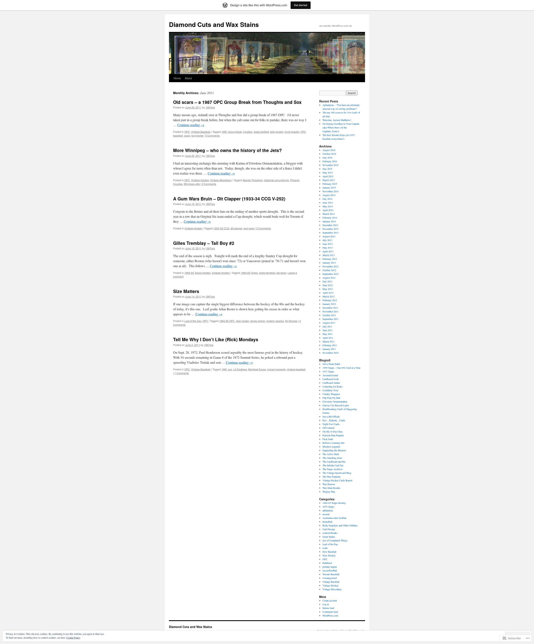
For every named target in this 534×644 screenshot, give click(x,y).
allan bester (242, 321)
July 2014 (327, 198)
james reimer (257, 321)
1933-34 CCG (221, 228)
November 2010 (330, 352)
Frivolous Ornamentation (334, 401)
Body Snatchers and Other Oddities (340, 525)
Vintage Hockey (200, 180)
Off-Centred (328, 427)
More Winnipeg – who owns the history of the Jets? (227, 150)
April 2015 (327, 176)
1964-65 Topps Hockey (197, 272)
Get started (300, 5)
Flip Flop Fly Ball (331, 397)
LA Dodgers (240, 369)
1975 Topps (328, 506)
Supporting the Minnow (334, 450)
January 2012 (329, 304)
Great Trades (328, 536)
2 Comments (209, 184)
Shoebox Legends (331, 446)
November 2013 (330, 228)
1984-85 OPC (227, 321)
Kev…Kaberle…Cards (333, 420)
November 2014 (330, 191)
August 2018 (328, 150)
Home (177, 78)
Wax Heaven (328, 484)
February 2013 (329, 258)
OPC (187, 131)
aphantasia (327, 510)
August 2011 (328, 322)
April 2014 (327, 210)
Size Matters (186, 291)
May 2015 (327, 172)
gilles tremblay (267, 272)
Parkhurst (327, 563)
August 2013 (328, 236)
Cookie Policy (73, 637)
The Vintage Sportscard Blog (336, 472)
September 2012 (330, 273)
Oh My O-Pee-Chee (332, 431)
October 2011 (329, 315)
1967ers (210, 107)
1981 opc (227, 369)
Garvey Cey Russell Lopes (335, 405)
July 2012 (327, 281)
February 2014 (329, 217)
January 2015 (329, 187)
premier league (329, 566)
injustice (247, 131)
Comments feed (330, 611)
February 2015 (329, 183)
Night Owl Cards (331, 424)
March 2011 (328, 341)
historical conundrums (276, 180)
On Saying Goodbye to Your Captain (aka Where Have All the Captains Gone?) (340, 127)
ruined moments (276, 369)
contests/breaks (330, 533)
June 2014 (327, 202)
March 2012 (328, 296)
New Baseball (329, 551)
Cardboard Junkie (331, 382)
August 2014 (328, 195)
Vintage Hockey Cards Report (337, 480)
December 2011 (330, 307)
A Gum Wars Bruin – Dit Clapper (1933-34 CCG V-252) (229, 198)
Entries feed (328, 608)
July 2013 (327, 240)
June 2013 (327, 243)
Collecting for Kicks (332, 386)
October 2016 (329, 153)
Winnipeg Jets (192, 184)
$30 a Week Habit (331, 364)
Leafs (325, 548)
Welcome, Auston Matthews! (336, 120)
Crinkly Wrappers (331, 394)
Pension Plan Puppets (333, 435)
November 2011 (330, 311)
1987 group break (232, 131)
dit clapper (236, 228)
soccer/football (329, 570)
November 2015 (330, 165)
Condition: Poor (330, 390)
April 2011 (327, 337)
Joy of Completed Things (335, 540)
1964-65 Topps (249, 272)
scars (187, 135)
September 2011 (330, 319)
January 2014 (329, 221)
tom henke (197, 135)
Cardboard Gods (330, 379)
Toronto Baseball (330, 574)
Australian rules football (334, 517)
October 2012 (329, 270)
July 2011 (327, 326)
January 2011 (329, 349)
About (188, 78)
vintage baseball (296, 369)
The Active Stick (330, 454)
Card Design (328, 529)
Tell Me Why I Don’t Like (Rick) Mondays (215, 339)
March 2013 (328, 255)
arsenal (325, 514)
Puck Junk (327, 439)
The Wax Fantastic (331, 476)
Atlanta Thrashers (253, 180)
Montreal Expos (257, 369)
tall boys (281, 272)
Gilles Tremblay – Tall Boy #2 (203, 243)
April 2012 (327, 292)
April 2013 (327, 251)
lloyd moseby (292, 131)
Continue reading (190, 125)
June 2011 (327, 330)
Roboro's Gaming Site (333, 442)
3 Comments (212, 135)
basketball (327, 521)
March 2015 (328, 180)
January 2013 (329, 262)
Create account (329, 600)
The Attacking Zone (332, 457)
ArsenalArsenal (330, 375)
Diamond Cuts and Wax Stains (214, 24)
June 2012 (327, 285)
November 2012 (330, 266)
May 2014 (327, 206)
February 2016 (329, 161)
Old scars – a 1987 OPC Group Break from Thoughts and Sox (237, 102)
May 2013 (327, 247)
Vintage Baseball (200, 131)
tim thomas (291, 321)
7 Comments (181, 373)
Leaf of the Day (192, 321)
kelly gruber (276, 131)
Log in (325, 604)
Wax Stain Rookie (331, 487)
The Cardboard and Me (333, 461)
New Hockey (329, 555)
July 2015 (327, 168)
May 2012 (327, 289)
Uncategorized (329, 578)
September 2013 (330, 232)
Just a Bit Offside (331, 416)
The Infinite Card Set (332, 465)
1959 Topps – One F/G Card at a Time (341, 367)
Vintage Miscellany (221, 180)
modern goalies (275, 321)
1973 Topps (328, 371)
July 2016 (327, 157)
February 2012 (329, 300)
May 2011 (327, 334)
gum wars (248, 228)
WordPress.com (330, 615)
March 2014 (328, 213)
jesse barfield (261, 131)
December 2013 (330, 225)
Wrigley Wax (328, 491)
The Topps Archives (332, 469)
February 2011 (329, 345)
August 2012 (328, 277)
